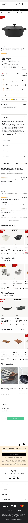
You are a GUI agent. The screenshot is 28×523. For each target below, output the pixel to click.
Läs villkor (24, 464)
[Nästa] (25, 30)
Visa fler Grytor (5, 408)
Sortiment (4, 489)
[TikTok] (18, 477)
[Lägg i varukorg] (10, 253)
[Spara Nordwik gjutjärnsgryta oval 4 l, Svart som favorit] (25, 418)
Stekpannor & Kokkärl (13, 12)
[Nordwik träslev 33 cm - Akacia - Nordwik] (3, 85)
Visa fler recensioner (14, 220)
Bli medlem (24, 68)
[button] (4, 53)
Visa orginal (14, 193)
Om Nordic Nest (6, 499)
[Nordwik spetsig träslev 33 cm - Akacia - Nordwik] (3, 80)
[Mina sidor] (16, 3)
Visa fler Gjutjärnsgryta (7, 410)
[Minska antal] (2, 418)
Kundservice (5, 484)
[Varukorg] (22, 3)
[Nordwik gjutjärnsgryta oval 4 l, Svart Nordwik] (14, 30)
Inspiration (4, 494)
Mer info (24, 99)
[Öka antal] (6, 418)
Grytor (19, 12)
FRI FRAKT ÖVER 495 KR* (15, 0)
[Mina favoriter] (19, 3)
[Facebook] (10, 477)
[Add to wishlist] (8, 253)
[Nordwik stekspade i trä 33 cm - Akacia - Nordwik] (3, 89)
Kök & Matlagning (4, 12)
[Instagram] (14, 477)
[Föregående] (2, 30)
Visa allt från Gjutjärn (6, 295)
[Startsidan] (3, 4)
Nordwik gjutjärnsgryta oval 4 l (7, 13)
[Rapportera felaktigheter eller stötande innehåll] (26, 193)
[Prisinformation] (6, 73)
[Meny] (26, 3)
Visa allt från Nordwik (6, 260)
